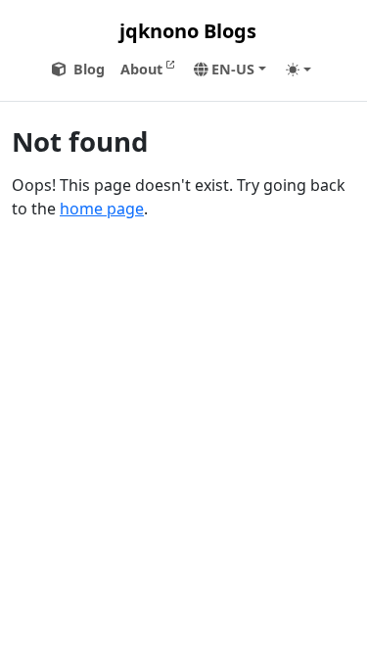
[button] (230, 69)
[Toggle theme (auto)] (298, 69)
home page (102, 208)
